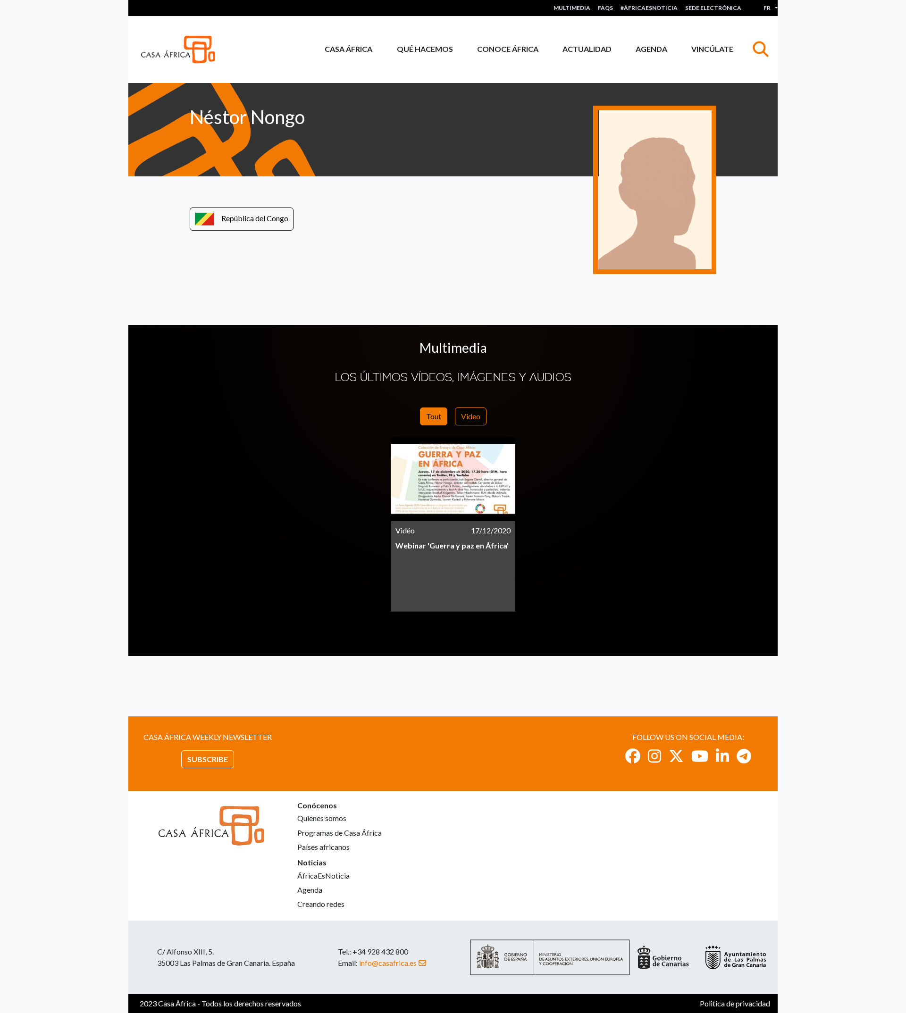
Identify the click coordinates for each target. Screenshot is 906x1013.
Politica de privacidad (735, 1003)
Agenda (651, 48)
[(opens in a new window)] (632, 755)
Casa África (348, 48)
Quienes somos (321, 818)
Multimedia (572, 7)
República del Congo (254, 218)
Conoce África (507, 48)
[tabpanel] (453, 524)
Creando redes (320, 903)
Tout (433, 416)
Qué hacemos (425, 48)
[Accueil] (182, 49)
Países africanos (323, 846)
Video (470, 416)
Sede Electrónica (713, 7)
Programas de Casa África (339, 832)
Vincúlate (712, 48)
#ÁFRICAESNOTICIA (649, 7)
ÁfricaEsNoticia (323, 875)
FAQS (605, 7)
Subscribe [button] (207, 759)
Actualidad (587, 48)
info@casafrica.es (388, 962)
